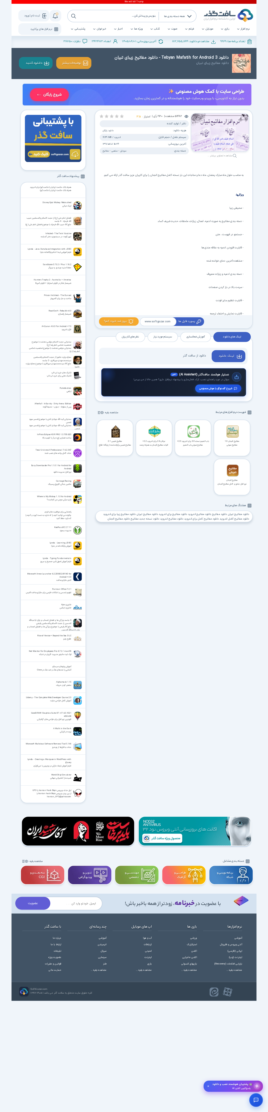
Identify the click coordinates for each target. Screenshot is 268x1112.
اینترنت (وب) (235, 957)
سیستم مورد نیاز (162, 337)
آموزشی (238, 938)
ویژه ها (138, 29)
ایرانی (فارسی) (234, 951)
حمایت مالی (55, 970)
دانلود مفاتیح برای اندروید (173, 514)
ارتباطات (148, 944)
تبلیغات (57, 951)
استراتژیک (192, 944)
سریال (104, 951)
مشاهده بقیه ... (234, 970)
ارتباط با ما (56, 944)
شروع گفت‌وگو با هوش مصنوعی (215, 388)
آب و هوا (147, 938)
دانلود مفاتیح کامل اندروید (234, 519)
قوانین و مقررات (53, 964)
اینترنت (148, 957)
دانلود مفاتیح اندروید (199, 514)
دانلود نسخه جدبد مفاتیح (145, 519)
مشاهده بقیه (111, 413)
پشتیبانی (80, 29)
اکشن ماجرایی (189, 957)
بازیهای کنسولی (189, 964)
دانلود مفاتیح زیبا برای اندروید (119, 514)
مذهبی (114, 151)
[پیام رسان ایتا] (214, 992)
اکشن (194, 951)
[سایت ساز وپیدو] (137, 95)
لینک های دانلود (232, 337)
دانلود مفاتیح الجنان (118, 519)
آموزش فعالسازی (195, 337)
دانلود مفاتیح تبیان (238, 514)
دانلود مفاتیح (219, 514)
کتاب (157, 29)
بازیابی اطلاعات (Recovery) (228, 964)
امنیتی (148, 951)
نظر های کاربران (130, 337)
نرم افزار (245, 29)
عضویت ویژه (54, 957)
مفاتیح (106, 151)
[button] (122, 116)
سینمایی (102, 957)
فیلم (191, 29)
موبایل (209, 29)
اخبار (120, 29)
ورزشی (193, 938)
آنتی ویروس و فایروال (231, 944)
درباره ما (57, 938)
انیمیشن (102, 944)
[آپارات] (228, 992)
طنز (104, 964)
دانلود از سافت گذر (194, 356)
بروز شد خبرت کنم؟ (115, 321)
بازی (226, 29)
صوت (174, 29)
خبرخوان (101, 29)
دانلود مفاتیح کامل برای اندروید (201, 519)
